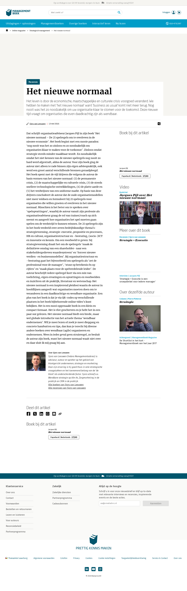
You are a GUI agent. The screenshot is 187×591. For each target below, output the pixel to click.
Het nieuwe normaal (62, 31)
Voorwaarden (12, 503)
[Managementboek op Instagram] (100, 569)
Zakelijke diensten (61, 492)
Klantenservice (14, 486)
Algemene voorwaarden (44, 558)
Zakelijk (56, 486)
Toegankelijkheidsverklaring (133, 558)
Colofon (63, 558)
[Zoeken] (119, 12)
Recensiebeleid (13, 526)
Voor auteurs (12, 520)
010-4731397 (175, 23)
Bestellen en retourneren (19, 509)
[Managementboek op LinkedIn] (87, 569)
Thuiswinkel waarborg (18, 558)
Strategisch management (40, 31)
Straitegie (126, 302)
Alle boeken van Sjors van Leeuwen (66, 384)
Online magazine (18, 31)
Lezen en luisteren (15, 515)
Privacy (76, 558)
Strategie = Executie (134, 240)
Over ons (10, 492)
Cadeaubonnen (60, 503)
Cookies (89, 558)
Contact (10, 498)
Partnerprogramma (15, 531)
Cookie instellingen (106, 558)
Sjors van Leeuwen (38, 123)
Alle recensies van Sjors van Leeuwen (67, 388)
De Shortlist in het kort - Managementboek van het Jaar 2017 (138, 342)
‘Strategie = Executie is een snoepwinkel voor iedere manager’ (138, 280)
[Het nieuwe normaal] (129, 150)
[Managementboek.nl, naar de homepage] (18, 15)
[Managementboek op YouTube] (93, 569)
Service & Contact (160, 558)
